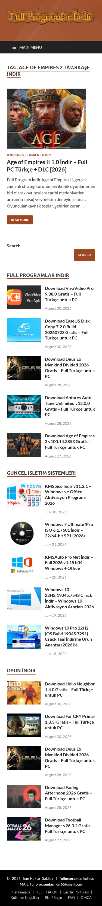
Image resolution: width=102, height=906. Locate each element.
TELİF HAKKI (46, 892)
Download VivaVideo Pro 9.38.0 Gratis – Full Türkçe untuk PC (69, 293)
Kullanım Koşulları (25, 897)
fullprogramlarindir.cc (77, 878)
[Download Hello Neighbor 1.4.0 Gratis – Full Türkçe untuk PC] (24, 684)
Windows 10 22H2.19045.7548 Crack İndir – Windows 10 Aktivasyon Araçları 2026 (69, 598)
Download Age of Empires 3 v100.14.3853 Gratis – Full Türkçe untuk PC (70, 441)
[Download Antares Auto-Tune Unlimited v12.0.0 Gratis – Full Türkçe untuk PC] (24, 398)
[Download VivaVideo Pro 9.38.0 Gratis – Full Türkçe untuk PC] (24, 288)
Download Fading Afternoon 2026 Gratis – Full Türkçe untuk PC (68, 793)
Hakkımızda (21, 892)
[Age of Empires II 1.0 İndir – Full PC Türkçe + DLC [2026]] (51, 119)
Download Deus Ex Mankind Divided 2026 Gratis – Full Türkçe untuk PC (70, 367)
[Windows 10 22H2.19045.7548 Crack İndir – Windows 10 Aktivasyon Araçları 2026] (24, 589)
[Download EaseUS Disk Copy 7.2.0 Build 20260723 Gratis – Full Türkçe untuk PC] (24, 321)
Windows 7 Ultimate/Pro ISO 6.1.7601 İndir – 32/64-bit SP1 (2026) (69, 530)
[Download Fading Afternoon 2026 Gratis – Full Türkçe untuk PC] (24, 787)
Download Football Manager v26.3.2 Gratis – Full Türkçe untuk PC (69, 825)
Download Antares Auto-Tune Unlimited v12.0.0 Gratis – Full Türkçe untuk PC (70, 406)
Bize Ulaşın (53, 897)
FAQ (71, 897)
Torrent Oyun (39, 155)
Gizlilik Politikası (76, 892)
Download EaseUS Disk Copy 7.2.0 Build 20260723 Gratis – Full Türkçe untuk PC (67, 329)
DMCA (86, 897)
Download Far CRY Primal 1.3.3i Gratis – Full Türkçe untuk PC (70, 722)
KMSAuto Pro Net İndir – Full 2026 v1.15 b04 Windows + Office (69, 562)
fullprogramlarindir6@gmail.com (56, 884)
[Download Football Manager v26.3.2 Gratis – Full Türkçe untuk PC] (24, 820)
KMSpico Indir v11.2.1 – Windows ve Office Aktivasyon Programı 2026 (68, 494)
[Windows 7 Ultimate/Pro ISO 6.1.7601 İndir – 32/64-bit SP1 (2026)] (24, 524)
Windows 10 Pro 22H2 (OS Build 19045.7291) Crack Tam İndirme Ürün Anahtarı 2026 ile (68, 636)
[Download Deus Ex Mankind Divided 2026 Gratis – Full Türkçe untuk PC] (24, 359)
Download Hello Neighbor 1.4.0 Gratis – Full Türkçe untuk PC (70, 689)
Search (13, 245)
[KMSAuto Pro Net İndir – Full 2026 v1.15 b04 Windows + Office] (24, 557)
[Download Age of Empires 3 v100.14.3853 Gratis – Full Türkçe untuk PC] (24, 436)
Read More (18, 218)
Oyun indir (15, 155)
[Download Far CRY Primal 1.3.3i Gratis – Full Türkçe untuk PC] (24, 716)
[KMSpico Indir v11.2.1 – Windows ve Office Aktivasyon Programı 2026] (24, 486)
